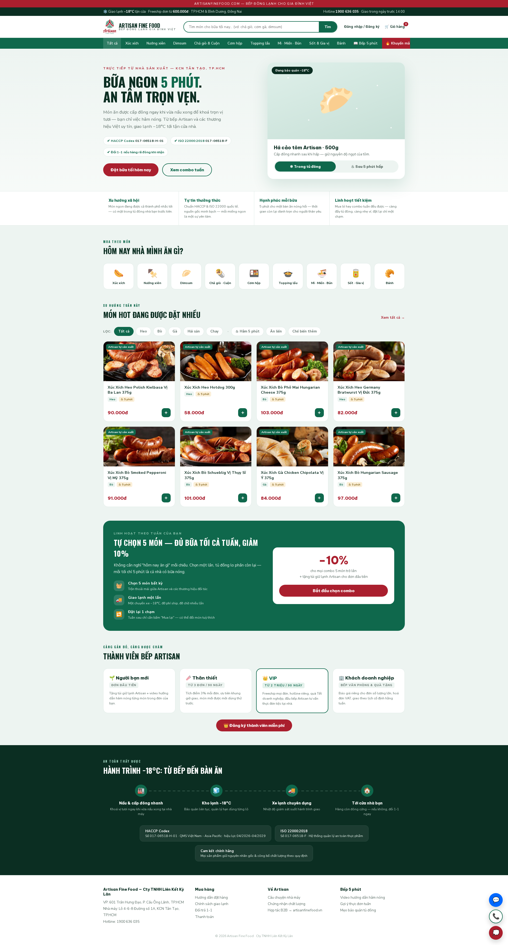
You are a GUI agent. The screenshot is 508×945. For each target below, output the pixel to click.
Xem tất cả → (393, 317)
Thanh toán (204, 916)
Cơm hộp (235, 43)
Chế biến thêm (304, 331)
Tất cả (112, 43)
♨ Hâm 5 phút (247, 331)
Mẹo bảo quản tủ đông (358, 910)
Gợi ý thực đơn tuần (355, 903)
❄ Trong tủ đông (305, 166)
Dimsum (179, 43)
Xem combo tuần (187, 169)
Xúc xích (132, 43)
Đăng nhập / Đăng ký (361, 26)
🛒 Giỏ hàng (395, 26)
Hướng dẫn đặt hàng (211, 897)
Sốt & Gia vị (319, 43)
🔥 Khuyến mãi (398, 43)
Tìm (328, 27)
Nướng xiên (156, 43)
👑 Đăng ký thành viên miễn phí (254, 725)
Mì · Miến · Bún (289, 43)
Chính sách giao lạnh (211, 903)
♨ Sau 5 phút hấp (367, 166)
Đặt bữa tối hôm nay (131, 169)
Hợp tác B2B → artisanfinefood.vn (295, 910)
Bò (159, 331)
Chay (214, 331)
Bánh (341, 43)
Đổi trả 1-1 (203, 910)
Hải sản (194, 331)
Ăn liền (276, 331)
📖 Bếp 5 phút (365, 43)
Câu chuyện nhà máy (284, 897)
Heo (143, 331)
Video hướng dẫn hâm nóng (362, 897)
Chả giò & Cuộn (207, 43)
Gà (175, 331)
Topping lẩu (260, 43)
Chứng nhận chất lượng (286, 903)
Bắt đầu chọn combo (334, 590)
